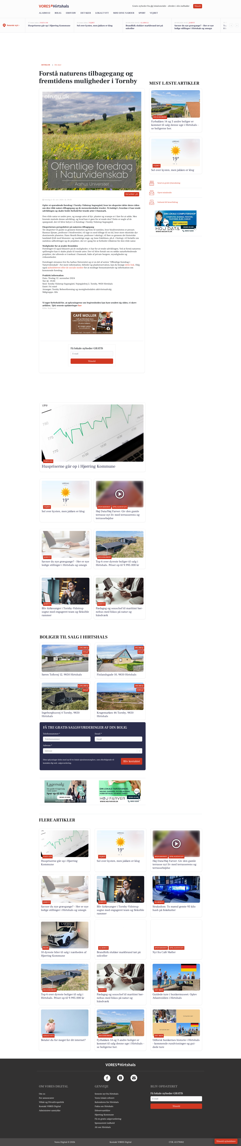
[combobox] (44, 751)
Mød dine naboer (123, 13)
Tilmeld (197, 6)
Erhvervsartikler (102, 1110)
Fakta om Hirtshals (104, 1106)
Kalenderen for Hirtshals (107, 1102)
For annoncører (46, 1098)
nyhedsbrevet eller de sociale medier (66, 267)
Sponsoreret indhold (105, 1123)
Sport (142, 13)
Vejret (154, 13)
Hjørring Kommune (104, 1114)
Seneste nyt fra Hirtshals (106, 1093)
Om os (42, 1093)
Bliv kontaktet (131, 761)
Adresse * (47, 745)
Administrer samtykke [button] (49, 1110)
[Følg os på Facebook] (107, 1078)
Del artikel (130, 194)
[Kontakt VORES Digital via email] (134, 1078)
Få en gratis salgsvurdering (108, 1118)
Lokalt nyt (102, 13)
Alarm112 (44, 13)
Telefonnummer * (51, 733)
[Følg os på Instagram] (120, 1078)
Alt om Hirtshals (103, 1127)
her (80, 305)
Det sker (85, 13)
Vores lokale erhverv (105, 1098)
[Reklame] (92, 323)
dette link (129, 264)
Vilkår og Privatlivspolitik (51, 1102)
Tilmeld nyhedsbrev (226, 1141)
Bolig (58, 13)
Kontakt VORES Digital (50, 1106)
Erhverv (71, 13)
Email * (98, 733)
